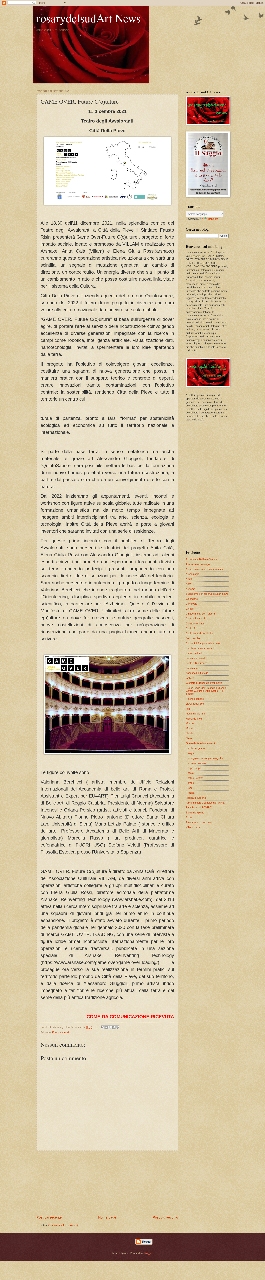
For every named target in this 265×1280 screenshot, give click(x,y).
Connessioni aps (195, 623)
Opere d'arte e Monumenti (200, 743)
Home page (107, 1217)
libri (188, 708)
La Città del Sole (195, 703)
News (189, 738)
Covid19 (190, 628)
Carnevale (191, 603)
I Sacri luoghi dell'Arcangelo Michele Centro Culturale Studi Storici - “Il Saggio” (206, 690)
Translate (213, 218)
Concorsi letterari (195, 618)
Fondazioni (192, 668)
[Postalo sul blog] (106, 1027)
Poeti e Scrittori (194, 778)
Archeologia (192, 574)
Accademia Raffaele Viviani (201, 559)
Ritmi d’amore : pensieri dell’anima (205, 802)
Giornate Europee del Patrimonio (204, 682)
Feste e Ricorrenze (196, 663)
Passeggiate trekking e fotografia (204, 758)
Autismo (190, 588)
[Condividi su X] (110, 1027)
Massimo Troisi (194, 718)
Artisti (189, 579)
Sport (189, 817)
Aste (188, 583)
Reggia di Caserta (196, 797)
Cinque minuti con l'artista (200, 613)
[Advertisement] (107, 1183)
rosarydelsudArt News (88, 18)
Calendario (192, 598)
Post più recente (49, 1217)
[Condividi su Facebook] (114, 1027)
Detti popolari (193, 638)
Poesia (190, 772)
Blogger (148, 1253)
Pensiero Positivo (196, 763)
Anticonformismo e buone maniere (205, 569)
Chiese (190, 608)
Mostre (190, 723)
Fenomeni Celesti (195, 658)
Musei (189, 728)
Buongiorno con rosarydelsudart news (207, 593)
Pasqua (190, 753)
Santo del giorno (195, 812)
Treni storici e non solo (198, 822)
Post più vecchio (165, 1217)
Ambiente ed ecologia (198, 564)
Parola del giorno (195, 748)
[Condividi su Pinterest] (117, 1027)
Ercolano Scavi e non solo (200, 648)
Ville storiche (193, 827)
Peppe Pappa (193, 768)
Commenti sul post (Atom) (63, 1225)
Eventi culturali (60, 1032)
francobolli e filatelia (197, 673)
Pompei (190, 782)
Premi (189, 787)
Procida (190, 792)
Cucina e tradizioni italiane (200, 633)
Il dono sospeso (195, 698)
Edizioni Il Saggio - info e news (203, 643)
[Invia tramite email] (103, 1027)
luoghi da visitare (195, 713)
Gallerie (190, 678)
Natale (189, 733)
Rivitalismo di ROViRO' (199, 807)
